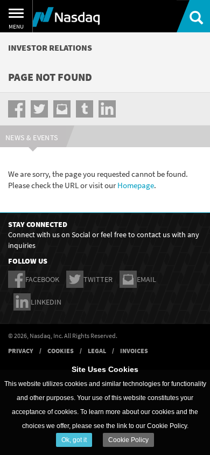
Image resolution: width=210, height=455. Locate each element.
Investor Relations (50, 47)
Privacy (20, 351)
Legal (97, 351)
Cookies (60, 351)
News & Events (31, 137)
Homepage (135, 185)
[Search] (193, 16)
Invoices (134, 351)
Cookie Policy (128, 440)
